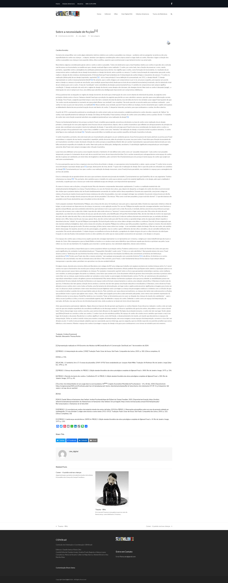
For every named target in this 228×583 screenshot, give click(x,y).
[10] (67, 256)
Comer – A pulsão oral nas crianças (68, 472)
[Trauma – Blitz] (112, 489)
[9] (73, 179)
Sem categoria (95, 36)
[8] (64, 169)
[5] (128, 117)
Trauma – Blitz (100, 509)
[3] (92, 80)
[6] (83, 132)
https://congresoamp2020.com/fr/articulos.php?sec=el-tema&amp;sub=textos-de (84, 386)
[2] (98, 77)
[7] (86, 167)
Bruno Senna (70, 568)
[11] (141, 256)
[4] (94, 105)
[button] (171, 14)
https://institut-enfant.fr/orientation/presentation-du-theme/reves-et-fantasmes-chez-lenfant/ (108, 401)
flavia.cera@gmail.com (128, 557)
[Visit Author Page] (62, 454)
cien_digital (82, 36)
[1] (57, 345)
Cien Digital (65, 579)
